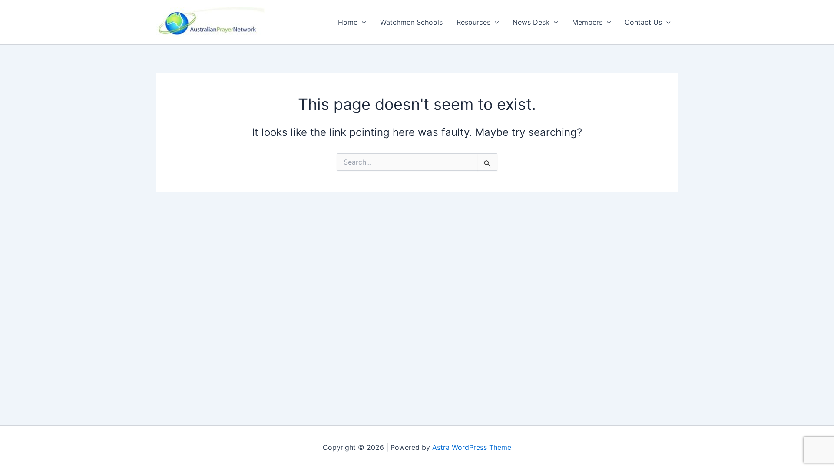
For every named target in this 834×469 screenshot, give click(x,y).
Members (587, 22)
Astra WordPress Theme (471, 447)
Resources (473, 22)
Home (347, 22)
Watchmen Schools (411, 22)
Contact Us (643, 22)
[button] (361, 22)
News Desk (531, 22)
